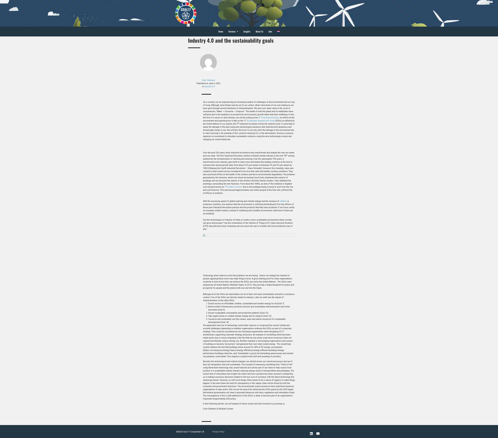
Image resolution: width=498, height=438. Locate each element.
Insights (246, 31)
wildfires (283, 201)
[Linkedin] (311, 433)
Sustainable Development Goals (261, 120)
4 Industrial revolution (269, 117)
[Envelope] (318, 433)
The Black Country (233, 187)
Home (220, 31)
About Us (259, 31)
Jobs (270, 31)
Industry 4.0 (209, 86)
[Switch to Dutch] (278, 32)
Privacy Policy (218, 431)
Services (232, 31)
